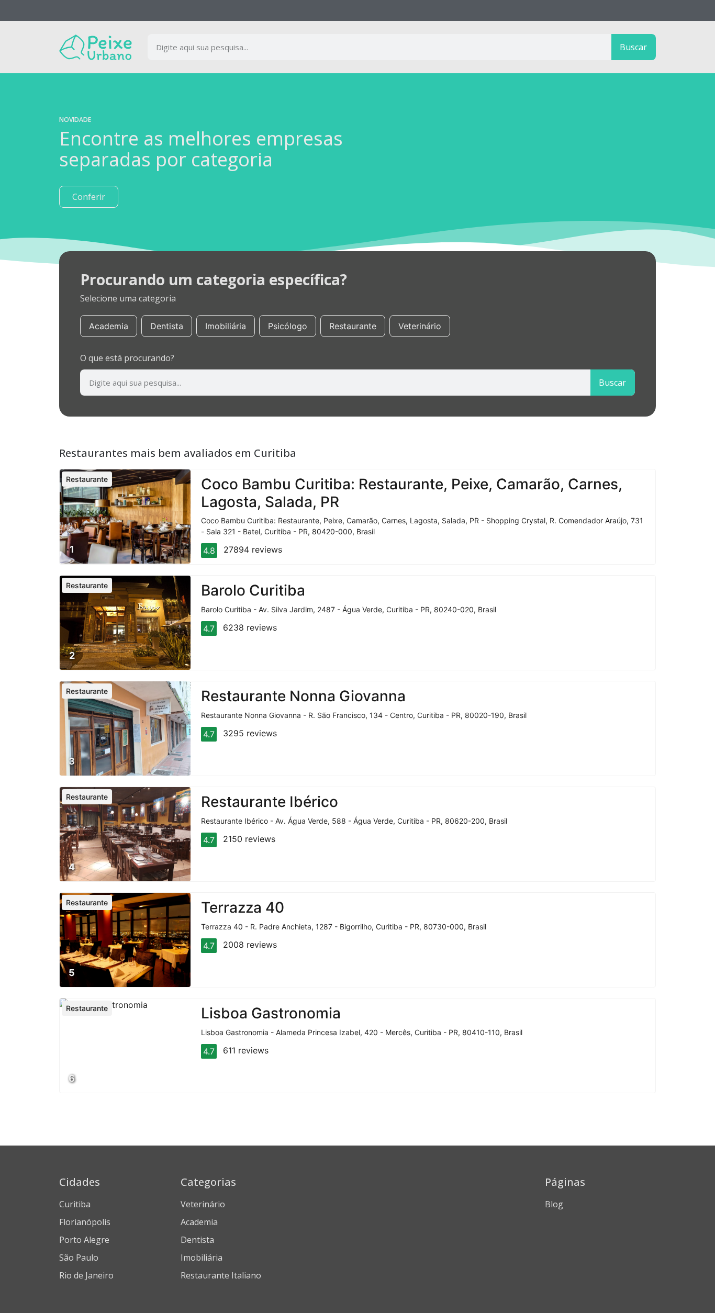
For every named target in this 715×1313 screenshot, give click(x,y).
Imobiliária (225, 326)
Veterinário (419, 326)
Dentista (166, 326)
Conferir (88, 197)
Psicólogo (287, 326)
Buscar (633, 47)
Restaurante (352, 326)
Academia (108, 326)
